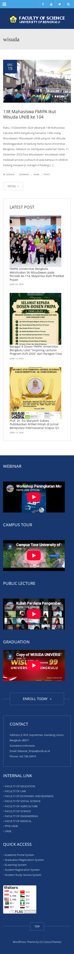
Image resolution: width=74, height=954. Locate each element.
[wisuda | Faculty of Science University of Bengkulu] (37, 18)
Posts (47, 174)
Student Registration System (22, 870)
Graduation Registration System (24, 860)
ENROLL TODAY (36, 698)
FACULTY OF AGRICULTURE (21, 806)
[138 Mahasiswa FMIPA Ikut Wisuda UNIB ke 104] (37, 81)
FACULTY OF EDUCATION (20, 786)
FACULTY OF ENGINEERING (21, 816)
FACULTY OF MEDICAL (18, 821)
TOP (37, 926)
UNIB (8, 831)
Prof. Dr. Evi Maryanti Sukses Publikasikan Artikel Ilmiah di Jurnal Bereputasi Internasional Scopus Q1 (34, 424)
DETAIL (12, 186)
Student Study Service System (23, 874)
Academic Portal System (19, 855)
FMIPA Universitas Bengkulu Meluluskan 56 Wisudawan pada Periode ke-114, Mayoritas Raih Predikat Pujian (37, 274)
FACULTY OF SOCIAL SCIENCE (22, 801)
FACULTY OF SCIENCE (18, 811)
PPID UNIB (11, 826)
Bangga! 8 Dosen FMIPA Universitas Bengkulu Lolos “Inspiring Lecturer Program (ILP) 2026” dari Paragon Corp (36, 350)
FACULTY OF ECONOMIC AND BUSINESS (29, 796)
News (36, 174)
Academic (24, 174)
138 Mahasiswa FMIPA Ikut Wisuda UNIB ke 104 (29, 114)
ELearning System (16, 865)
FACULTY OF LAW (15, 791)
